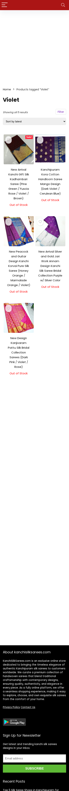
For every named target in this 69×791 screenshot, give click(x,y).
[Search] (63, 5)
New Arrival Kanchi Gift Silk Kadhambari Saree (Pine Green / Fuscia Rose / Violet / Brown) (18, 184)
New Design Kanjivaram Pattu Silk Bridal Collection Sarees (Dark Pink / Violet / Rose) (18, 352)
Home (7, 89)
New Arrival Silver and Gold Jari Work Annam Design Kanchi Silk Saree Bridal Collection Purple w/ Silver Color (50, 265)
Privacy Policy (11, 707)
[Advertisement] (34, 46)
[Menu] (4, 5)
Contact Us (28, 707)
